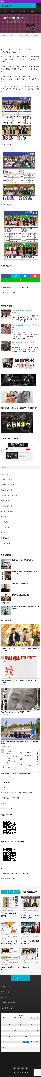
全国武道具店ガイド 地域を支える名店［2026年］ (17, 792)
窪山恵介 (31, 936)
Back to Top (20, 979)
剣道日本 (26, 1073)
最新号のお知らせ (6, 490)
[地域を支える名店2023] (18, 386)
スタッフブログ (6, 543)
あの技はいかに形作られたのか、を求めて (30, 916)
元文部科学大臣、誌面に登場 (20, 595)
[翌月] (37, 1015)
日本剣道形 (26, 962)
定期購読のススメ (6, 808)
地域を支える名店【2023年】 (10, 798)
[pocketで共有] (35, 276)
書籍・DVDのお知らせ (8, 500)
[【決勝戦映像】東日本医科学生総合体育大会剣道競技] (6, 610)
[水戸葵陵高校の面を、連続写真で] (6, 314)
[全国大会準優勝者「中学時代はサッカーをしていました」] (6, 575)
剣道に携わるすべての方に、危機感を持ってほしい (16, 773)
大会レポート (24, 11)
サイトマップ (5, 992)
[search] (38, 467)
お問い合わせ (5, 997)
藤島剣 (25, 910)
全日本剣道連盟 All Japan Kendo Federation (15, 287)
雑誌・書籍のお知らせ (8, 484)
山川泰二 (5, 962)
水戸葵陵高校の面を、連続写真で (23, 310)
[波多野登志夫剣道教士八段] (6, 587)
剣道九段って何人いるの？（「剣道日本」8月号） (16, 712)
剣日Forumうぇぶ (6, 538)
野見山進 (32, 962)
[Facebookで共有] (6, 276)
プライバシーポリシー (8, 1002)
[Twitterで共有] (16, 276)
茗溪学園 (10, 910)
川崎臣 (5, 910)
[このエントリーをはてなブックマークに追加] (25, 276)
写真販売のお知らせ (7, 511)
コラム (3, 533)
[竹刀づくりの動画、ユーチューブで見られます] (6, 329)
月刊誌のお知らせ (6, 506)
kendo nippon (5, 549)
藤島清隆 (30, 910)
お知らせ (3, 11)
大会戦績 (4, 803)
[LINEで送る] (20, 280)
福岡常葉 (36, 910)
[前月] (4, 1015)
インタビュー (13, 11)
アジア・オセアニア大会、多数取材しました (9, 942)
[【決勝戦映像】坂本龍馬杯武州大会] (6, 564)
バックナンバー (6, 787)
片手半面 (23, 912)
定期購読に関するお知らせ (9, 495)
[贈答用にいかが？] (17, 402)
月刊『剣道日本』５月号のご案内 (23, 342)
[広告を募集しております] (17, 433)
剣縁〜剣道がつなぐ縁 (8, 293)
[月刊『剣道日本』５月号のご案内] (6, 346)
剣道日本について (6, 986)
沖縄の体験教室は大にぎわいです (10, 968)
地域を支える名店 (6, 479)
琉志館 (6, 964)
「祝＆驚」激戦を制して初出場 (10, 914)
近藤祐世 (25, 936)
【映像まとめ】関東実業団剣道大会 (30, 942)
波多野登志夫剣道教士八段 (20, 583)
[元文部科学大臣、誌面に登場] (6, 599)
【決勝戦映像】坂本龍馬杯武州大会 (22, 560)
